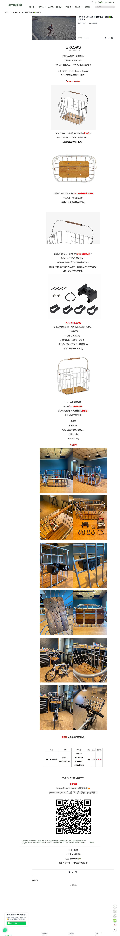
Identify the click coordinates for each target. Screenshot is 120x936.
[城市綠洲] (15, 5)
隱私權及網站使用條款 (38, 842)
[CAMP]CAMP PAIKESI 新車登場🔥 (73, 788)
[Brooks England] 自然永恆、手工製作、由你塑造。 (73, 792)
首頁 (6, 12)
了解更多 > (24, 844)
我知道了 (92, 842)
